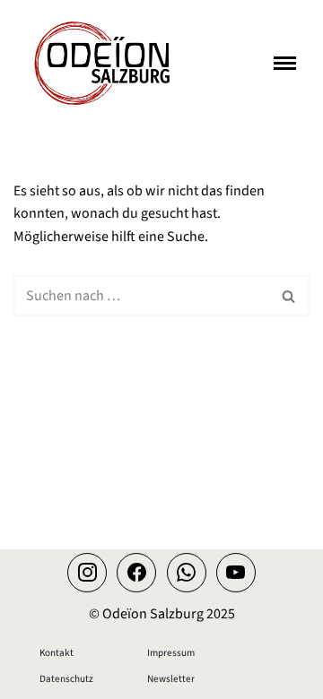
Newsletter (171, 679)
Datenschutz (66, 679)
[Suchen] (289, 295)
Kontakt (56, 653)
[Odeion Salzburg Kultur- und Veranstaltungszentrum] (103, 63)
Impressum (171, 653)
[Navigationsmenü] (285, 63)
